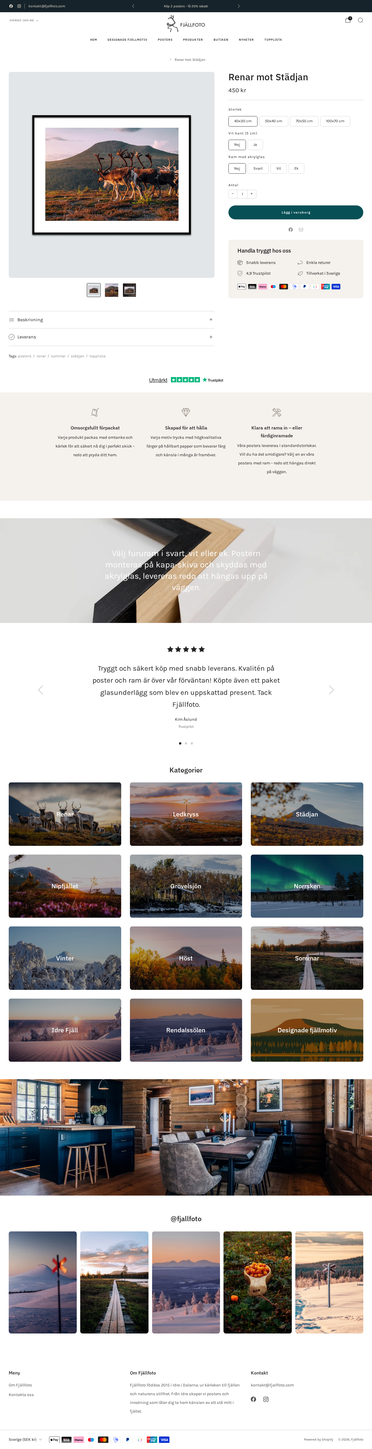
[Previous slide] (20, 175)
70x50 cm (304, 121)
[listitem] (186, 6)
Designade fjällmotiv (127, 40)
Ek (296, 168)
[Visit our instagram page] (19, 6)
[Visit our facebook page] (11, 6)
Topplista (273, 40)
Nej (237, 144)
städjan (77, 356)
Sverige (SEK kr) (22, 20)
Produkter (193, 40)
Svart (258, 168)
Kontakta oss (21, 1394)
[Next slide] (203, 175)
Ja (255, 144)
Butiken (221, 40)
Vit (278, 168)
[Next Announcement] (239, 6)
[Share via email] (301, 229)
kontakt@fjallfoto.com (46, 6)
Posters (165, 40)
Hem (93, 40)
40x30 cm (243, 121)
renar (41, 356)
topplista (97, 356)
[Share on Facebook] (290, 229)
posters (24, 356)
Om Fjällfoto (20, 1385)
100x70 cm (335, 121)
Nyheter (246, 40)
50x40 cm (273, 121)
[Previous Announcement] (133, 6)
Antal (233, 185)
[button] (180, 743)
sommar (58, 356)
